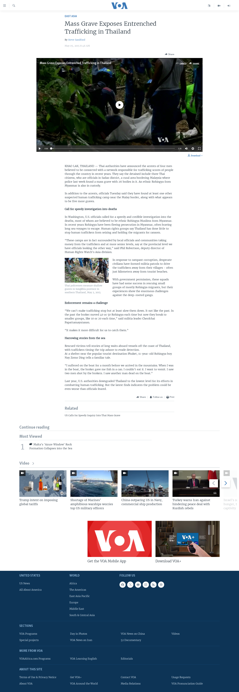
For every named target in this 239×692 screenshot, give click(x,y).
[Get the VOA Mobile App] (119, 539)
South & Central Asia (82, 615)
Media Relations (131, 683)
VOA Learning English (83, 658)
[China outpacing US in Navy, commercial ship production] (145, 483)
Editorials (127, 658)
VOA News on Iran (81, 640)
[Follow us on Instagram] (146, 584)
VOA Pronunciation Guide (187, 683)
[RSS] (153, 584)
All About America (30, 589)
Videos (176, 633)
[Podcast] (161, 584)
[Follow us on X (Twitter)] (130, 584)
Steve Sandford (76, 39)
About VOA (26, 683)
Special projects (29, 640)
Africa (73, 583)
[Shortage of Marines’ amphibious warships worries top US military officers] (94, 483)
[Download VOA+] (187, 539)
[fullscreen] (199, 148)
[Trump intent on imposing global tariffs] (42, 483)
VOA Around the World (84, 683)
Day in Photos (78, 633)
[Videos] (219, 5)
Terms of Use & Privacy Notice (37, 677)
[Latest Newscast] (229, 5)
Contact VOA (128, 677)
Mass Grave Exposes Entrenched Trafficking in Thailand (75, 63)
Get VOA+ (76, 677)
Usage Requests (181, 677)
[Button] (169, 54)
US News (24, 583)
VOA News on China (133, 633)
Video (24, 463)
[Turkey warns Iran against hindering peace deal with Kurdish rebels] (196, 483)
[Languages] (209, 5)
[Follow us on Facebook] (123, 584)
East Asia (71, 16)
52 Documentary (131, 640)
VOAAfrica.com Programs (35, 658)
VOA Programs (28, 633)
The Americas (77, 589)
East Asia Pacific (79, 596)
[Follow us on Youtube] (138, 584)
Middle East (76, 608)
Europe (73, 602)
